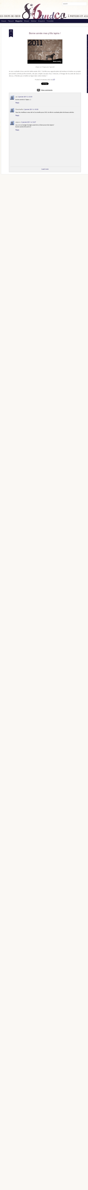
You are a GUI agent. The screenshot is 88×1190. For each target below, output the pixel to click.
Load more (44, 169)
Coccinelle (19, 109)
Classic (3, 21)
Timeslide (50, 21)
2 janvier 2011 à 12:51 (25, 97)
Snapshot (41, 21)
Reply (17, 103)
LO (54, 79)
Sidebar (33, 21)
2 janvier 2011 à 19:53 (31, 109)
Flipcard (11, 21)
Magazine (18, 21)
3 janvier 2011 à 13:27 (28, 122)
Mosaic (26, 21)
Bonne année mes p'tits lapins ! (45, 33)
